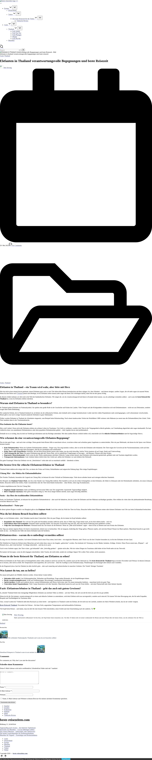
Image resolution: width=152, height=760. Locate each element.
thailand (2, 623)
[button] (20, 50)
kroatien (6, 708)
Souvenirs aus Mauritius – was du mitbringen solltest (17, 730)
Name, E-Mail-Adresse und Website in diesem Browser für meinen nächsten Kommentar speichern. (34, 699)
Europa (6, 742)
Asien (2, 56)
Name (2, 687)
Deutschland (8, 740)
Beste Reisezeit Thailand (8, 605)
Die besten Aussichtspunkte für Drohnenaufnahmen (17, 733)
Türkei (6, 748)
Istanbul (6, 706)
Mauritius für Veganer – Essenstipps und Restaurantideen (18, 735)
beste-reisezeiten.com (20, 753)
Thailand (7, 56)
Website (2, 695)
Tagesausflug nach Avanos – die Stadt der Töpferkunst (18, 728)
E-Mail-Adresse (6, 691)
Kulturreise (7, 710)
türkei (6, 713)
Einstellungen (66, 759)
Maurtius (7, 744)
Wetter (6, 750)
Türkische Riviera (10, 715)
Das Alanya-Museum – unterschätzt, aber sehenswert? (17, 731)
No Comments (17, 245)
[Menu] (1, 3)
